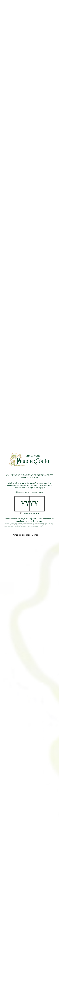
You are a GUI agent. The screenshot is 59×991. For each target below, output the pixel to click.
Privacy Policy (38, 526)
